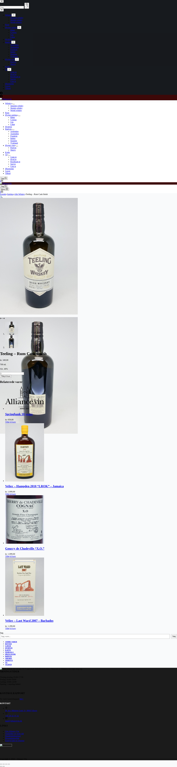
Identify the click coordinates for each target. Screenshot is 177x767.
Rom (7, 113)
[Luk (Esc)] (9, 764)
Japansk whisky (16, 106)
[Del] (6, 764)
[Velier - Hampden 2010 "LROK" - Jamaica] (24, 481)
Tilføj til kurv (5, 376)
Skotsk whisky (16, 108)
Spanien (13, 141)
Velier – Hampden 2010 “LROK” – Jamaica (34, 486)
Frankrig (13, 136)
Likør (12, 124)
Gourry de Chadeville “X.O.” (24, 548)
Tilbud (7, 173)
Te (6, 155)
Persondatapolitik (12, 738)
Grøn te (13, 157)
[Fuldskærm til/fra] (4, 764)
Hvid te (13, 159)
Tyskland (14, 143)
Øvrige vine (10, 145)
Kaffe (7, 152)
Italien (12, 138)
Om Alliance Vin (12, 731)
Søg (1, 633)
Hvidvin (8, 127)
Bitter (12, 117)
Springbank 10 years (19, 414)
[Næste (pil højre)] (4, 766)
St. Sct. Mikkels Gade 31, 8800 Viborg (21, 710)
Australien (14, 134)
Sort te (13, 164)
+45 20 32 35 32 (12, 716)
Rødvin (8, 129)
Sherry (13, 150)
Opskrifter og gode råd (14, 734)
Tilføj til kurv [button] (10, 422)
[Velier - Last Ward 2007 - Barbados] (24, 615)
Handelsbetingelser (13, 736)
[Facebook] (1, 97)
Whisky (8, 103)
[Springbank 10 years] (24, 409)
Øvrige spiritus (11, 115)
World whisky (16, 110)
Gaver (7, 171)
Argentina (14, 131)
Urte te (13, 166)
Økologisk (9, 169)
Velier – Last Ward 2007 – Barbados (29, 620)
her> (21, 699)
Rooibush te (15, 162)
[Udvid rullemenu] (14, 104)
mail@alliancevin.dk (13, 721)
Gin (11, 122)
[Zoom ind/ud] (1, 764)
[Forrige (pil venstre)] (1, 766)
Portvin (13, 148)
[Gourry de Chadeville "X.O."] (24, 543)
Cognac (13, 120)
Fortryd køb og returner (14, 741)
